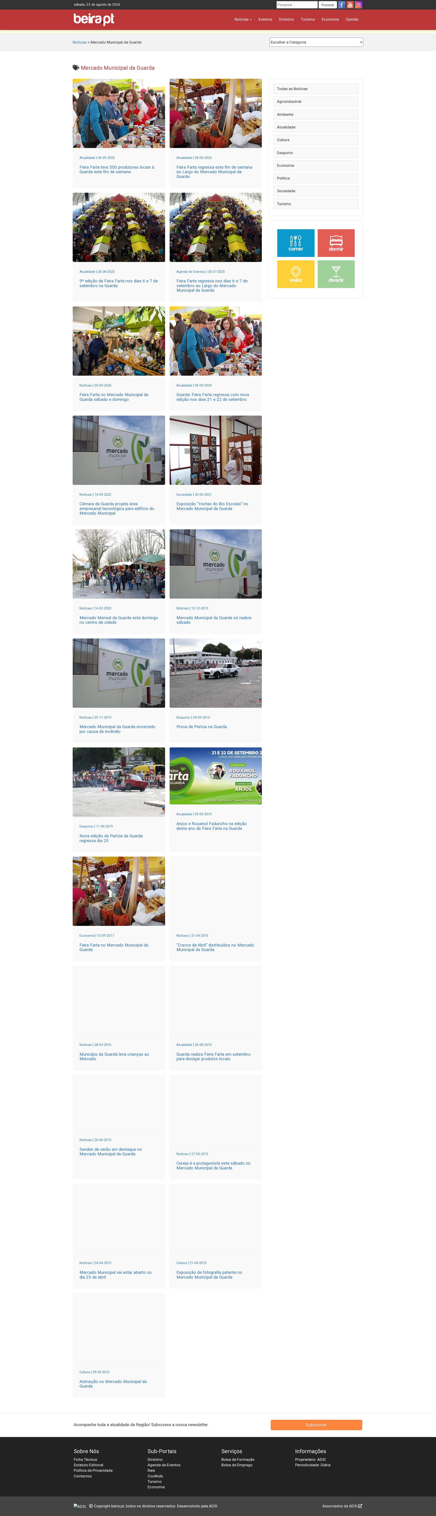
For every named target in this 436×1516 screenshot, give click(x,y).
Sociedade (286, 191)
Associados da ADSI (340, 1506)
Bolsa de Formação (238, 1459)
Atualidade (286, 127)
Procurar (328, 5)
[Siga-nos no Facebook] (341, 4)
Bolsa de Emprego (237, 1465)
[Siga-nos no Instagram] (358, 4)
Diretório (286, 19)
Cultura (283, 140)
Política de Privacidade (93, 1470)
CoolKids (155, 1476)
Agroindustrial (289, 101)
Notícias (242, 19)
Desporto (285, 152)
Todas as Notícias (292, 88)
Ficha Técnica (85, 1459)
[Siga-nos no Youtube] (350, 4)
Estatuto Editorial (88, 1465)
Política (283, 178)
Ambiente (285, 114)
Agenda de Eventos (164, 1465)
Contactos (83, 1476)
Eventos (265, 19)
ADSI (213, 1506)
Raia (151, 1470)
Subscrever (316, 1424)
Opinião (352, 19)
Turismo (308, 19)
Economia (330, 19)
